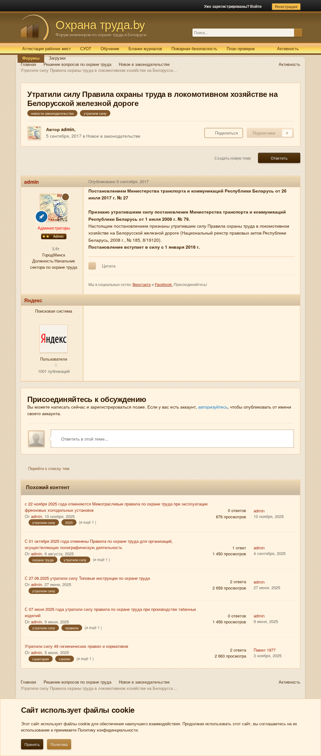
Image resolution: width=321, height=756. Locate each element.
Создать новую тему (232, 158)
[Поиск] (298, 33)
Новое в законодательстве (113, 136)
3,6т (55, 248)
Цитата (108, 266)
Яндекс (33, 300)
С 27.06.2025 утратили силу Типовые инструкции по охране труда (87, 578)
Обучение (110, 48)
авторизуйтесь (213, 407)
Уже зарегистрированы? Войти (233, 6)
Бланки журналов (145, 48)
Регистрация (286, 6)
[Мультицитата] (92, 266)
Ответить (279, 158)
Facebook (164, 284)
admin (67, 129)
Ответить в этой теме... (84, 439)
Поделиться (225, 133)
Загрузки (57, 58)
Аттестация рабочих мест (46, 48)
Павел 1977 (265, 650)
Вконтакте (142, 284)
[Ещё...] (290, 181)
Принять (32, 744)
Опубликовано (118, 181)
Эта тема (285, 32)
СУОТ (85, 48)
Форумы (30, 58)
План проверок (241, 48)
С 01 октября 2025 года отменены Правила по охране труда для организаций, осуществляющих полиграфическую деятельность (99, 544)
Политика (59, 744)
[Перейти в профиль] (53, 339)
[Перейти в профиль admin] (34, 133)
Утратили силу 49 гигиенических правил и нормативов (76, 646)
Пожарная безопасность (194, 48)
